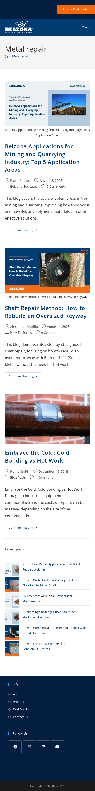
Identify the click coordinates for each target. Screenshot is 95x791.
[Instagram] (29, 746)
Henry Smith (19, 471)
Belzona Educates (23, 186)
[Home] (6, 56)
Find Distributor (24, 709)
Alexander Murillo (24, 326)
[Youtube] (57, 746)
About (17, 694)
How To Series (21, 332)
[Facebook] (15, 746)
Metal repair (20, 56)
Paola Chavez (20, 180)
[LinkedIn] (43, 746)
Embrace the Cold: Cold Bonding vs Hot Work (37, 456)
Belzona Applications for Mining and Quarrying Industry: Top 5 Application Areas (42, 157)
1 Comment (44, 477)
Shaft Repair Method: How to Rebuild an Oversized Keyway (46, 311)
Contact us (20, 717)
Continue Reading (25, 229)
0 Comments (56, 186)
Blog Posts (18, 477)
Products (19, 702)
